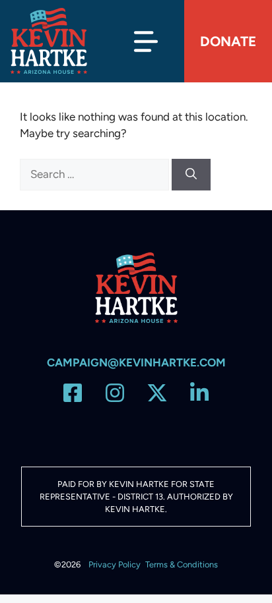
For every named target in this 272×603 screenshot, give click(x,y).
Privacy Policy (114, 564)
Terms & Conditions (181, 564)
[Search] (191, 174)
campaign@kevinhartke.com (136, 362)
